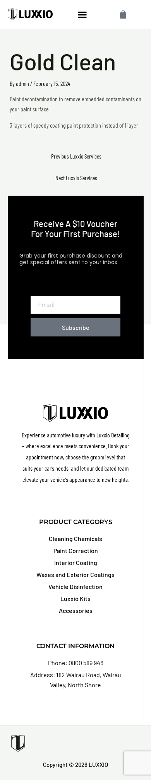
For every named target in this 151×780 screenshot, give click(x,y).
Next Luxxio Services (76, 177)
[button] (82, 14)
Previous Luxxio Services (76, 156)
